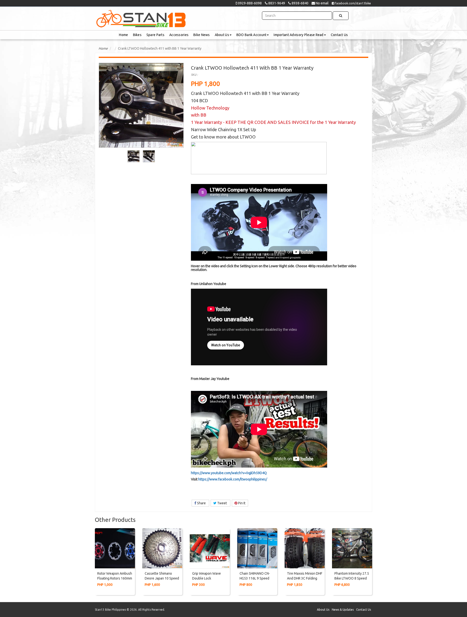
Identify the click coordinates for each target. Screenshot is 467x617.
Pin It (241, 503)
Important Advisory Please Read (298, 35)
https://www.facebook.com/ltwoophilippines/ (232, 479)
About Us (222, 35)
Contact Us (339, 35)
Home (123, 35)
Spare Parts (155, 35)
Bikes (137, 35)
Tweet (222, 503)
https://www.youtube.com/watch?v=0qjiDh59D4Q (229, 473)
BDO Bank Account (251, 35)
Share (201, 503)
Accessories (179, 35)
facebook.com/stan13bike (352, 3)
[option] (133, 156)
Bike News (201, 35)
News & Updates (343, 609)
